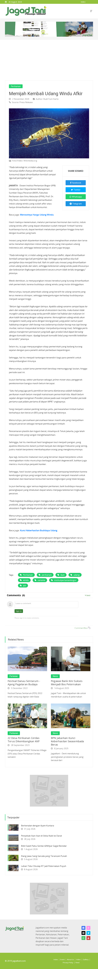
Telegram (77, 203)
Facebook (76, 182)
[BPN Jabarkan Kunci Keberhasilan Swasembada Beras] (70, 715)
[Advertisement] (49, 59)
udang (77, 574)
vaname (41, 580)
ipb (24, 585)
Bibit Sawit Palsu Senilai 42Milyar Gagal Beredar (44, 846)
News (55, 676)
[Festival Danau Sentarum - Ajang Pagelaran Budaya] (27, 658)
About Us (70, 959)
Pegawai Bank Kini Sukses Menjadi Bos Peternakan (66, 682)
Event (62, 959)
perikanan (47, 574)
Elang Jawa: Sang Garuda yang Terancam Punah (44, 856)
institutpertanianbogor (65, 580)
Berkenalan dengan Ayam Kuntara (37, 825)
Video (78, 959)
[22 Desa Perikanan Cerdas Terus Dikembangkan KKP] (27, 715)
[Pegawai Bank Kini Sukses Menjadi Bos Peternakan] (70, 658)
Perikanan (16, 86)
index (83, 2)
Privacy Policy (68, 962)
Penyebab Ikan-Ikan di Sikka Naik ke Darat (41, 835)
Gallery (86, 959)
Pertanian (13, 676)
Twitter (77, 189)
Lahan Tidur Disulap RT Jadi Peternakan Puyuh (43, 866)
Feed (77, 962)
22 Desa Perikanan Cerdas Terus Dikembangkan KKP (24, 739)
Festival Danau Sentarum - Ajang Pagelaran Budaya (24, 682)
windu (26, 580)
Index (56, 959)
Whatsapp (77, 196)
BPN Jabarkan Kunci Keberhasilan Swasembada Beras (67, 741)
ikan (62, 574)
